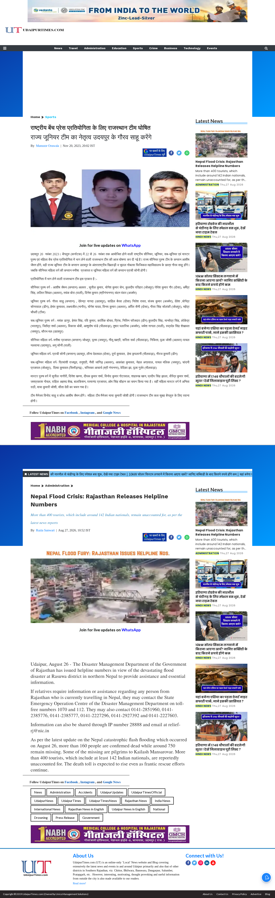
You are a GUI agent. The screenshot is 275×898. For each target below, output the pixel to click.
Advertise (256, 894)
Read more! (79, 883)
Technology (192, 48)
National (159, 809)
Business (170, 48)
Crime (153, 48)
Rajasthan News (136, 801)
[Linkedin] (206, 862)
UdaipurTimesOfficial (146, 792)
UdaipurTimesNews (103, 801)
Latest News (209, 121)
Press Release (65, 817)
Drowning (41, 817)
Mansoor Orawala (47, 145)
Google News (112, 412)
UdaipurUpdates (111, 792)
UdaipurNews (43, 801)
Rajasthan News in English (86, 809)
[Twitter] (194, 862)
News (58, 48)
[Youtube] (213, 862)
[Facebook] (188, 862)
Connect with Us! (205, 856)
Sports (138, 48)
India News (162, 801)
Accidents (85, 792)
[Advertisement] (137, 79)
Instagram (87, 412)
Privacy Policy (239, 894)
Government (91, 817)
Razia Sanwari (45, 530)
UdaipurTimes (71, 801)
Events (212, 48)
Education (119, 48)
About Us (83, 856)
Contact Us (222, 894)
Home (35, 117)
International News (47, 809)
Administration (94, 48)
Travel (73, 48)
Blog (267, 894)
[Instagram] (200, 862)
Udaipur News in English (128, 809)
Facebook (71, 412)
